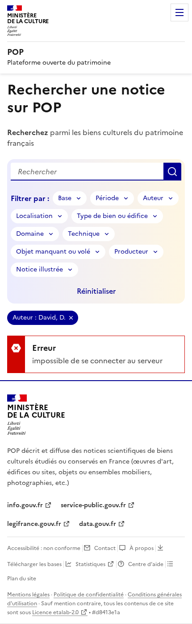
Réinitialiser (96, 291)
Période (107, 198)
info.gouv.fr (25, 505)
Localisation (34, 216)
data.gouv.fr (97, 524)
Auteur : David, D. (39, 317)
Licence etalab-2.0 (55, 612)
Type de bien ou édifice (112, 216)
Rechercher (172, 172)
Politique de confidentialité (89, 595)
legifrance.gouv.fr (34, 524)
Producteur (131, 251)
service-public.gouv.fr (93, 505)
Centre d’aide (145, 564)
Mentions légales (28, 595)
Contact (105, 548)
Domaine (30, 233)
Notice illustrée (39, 269)
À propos (141, 548)
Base (64, 198)
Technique (84, 233)
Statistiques (90, 564)
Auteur (153, 198)
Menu (179, 12)
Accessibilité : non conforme (43, 548)
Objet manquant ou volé (53, 251)
